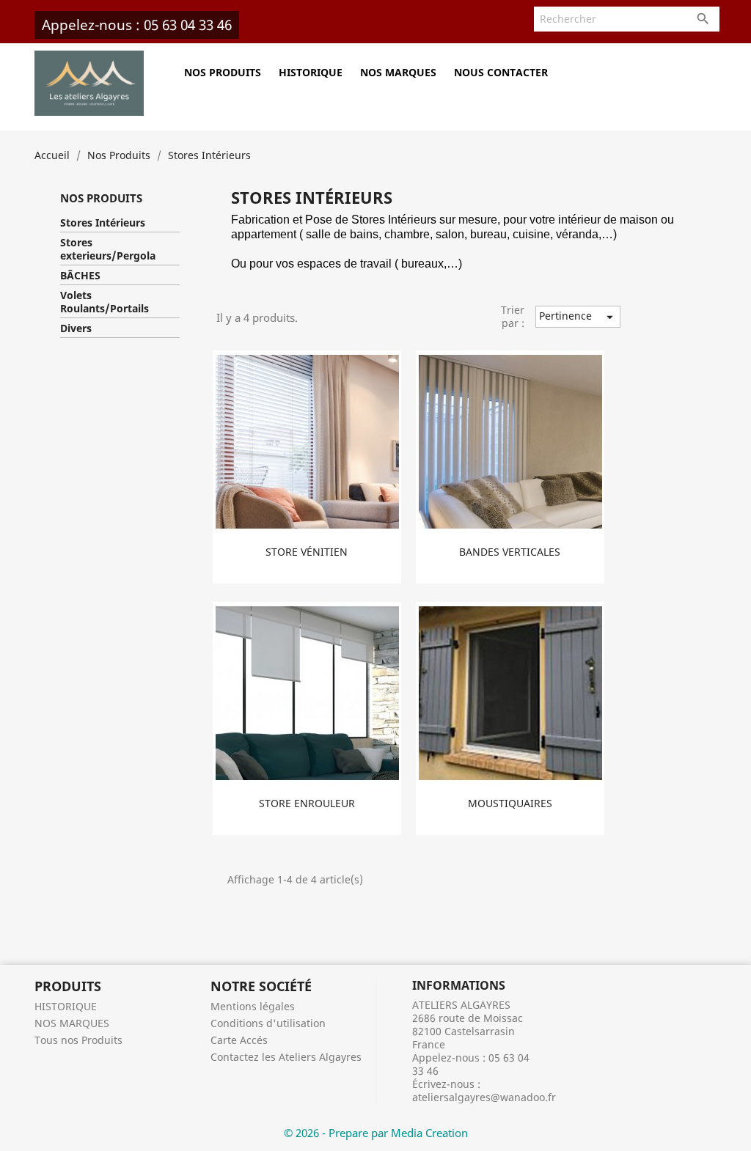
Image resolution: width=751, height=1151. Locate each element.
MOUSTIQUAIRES (510, 803)
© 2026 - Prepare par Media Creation (376, 1132)
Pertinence (578, 317)
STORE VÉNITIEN (306, 552)
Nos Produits (222, 72)
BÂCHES (80, 275)
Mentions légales (252, 1006)
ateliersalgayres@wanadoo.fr (484, 1097)
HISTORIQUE (310, 72)
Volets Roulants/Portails (104, 302)
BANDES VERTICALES (509, 552)
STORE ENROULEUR (307, 803)
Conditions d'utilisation (268, 1023)
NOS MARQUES (398, 72)
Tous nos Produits (78, 1040)
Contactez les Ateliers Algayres (286, 1057)
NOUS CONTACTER (501, 72)
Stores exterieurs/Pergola (107, 249)
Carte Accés (239, 1040)
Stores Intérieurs (102, 222)
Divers (76, 328)
